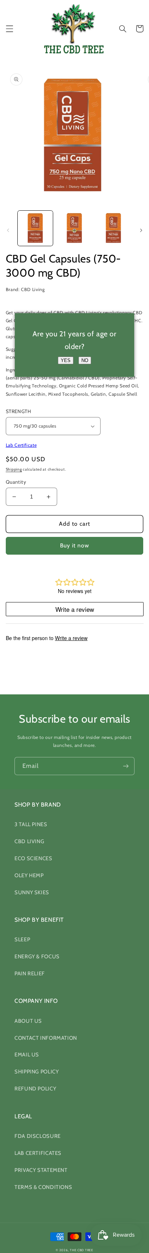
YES (66, 360)
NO (84, 360)
